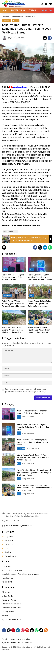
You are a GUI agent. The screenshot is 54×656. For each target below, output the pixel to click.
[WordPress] (18, 630)
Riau (5, 269)
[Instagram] (23, 630)
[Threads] (32, 630)
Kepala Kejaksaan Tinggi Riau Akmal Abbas (20, 574)
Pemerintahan (11, 556)
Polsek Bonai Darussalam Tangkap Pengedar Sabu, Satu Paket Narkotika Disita (40, 277)
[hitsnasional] (13, 3)
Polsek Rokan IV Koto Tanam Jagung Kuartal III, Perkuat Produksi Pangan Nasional (13, 303)
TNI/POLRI (15, 21)
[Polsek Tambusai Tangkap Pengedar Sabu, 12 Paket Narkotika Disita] (14, 264)
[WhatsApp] (50, 247)
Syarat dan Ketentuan (11, 619)
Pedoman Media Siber (11, 604)
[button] (41, 3)
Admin (10, 37)
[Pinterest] (13, 630)
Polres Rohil (7, 582)
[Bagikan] (50, 38)
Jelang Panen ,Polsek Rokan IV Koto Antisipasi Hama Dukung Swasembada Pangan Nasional (39, 303)
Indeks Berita (7, 596)
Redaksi (5, 615)
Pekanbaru (7, 296)
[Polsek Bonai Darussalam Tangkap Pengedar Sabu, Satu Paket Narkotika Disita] (40, 264)
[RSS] (46, 630)
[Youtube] (27, 630)
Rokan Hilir (6, 21)
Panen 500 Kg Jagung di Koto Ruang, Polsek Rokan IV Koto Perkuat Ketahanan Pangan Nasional (39, 330)
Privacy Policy (8, 611)
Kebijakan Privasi (9, 600)
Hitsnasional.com (9, 566)
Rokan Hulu (9, 540)
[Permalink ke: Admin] (5, 38)
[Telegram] (45, 247)
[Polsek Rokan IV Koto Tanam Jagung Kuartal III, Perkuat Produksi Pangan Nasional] (14, 291)
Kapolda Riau (7, 578)
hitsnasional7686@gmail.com (19, 526)
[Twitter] (40, 247)
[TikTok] (41, 630)
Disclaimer (6, 592)
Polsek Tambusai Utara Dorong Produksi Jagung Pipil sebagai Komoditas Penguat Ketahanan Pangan (12, 330)
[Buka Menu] (46, 3)
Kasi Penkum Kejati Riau (12, 570)
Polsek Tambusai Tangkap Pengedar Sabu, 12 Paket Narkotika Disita (13, 277)
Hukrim (8, 552)
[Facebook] (35, 247)
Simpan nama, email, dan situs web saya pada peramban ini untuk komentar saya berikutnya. (25, 390)
